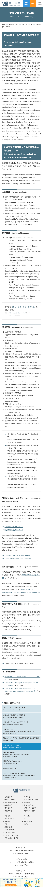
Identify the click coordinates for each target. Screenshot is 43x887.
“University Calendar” (17, 313)
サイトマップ (9, 818)
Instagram (28, 821)
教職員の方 (8, 811)
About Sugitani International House (18, 558)
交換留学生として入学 (12, 746)
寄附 (33, 3)
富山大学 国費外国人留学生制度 (19, 775)
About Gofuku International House (17, 555)
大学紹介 (27, 797)
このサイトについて (11, 835)
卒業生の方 (8, 805)
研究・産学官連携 (30, 808)
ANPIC (26, 824)
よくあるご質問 (10, 832)
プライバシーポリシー (12, 838)
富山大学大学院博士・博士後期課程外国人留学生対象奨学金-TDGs (21, 739)
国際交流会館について (11, 768)
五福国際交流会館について (14, 527)
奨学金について (18, 731)
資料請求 (26, 3)
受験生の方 (8, 797)
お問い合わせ (9, 830)
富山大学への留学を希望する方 (14, 708)
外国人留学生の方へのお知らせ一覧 (15, 723)
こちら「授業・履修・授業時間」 (23, 307)
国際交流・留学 (29, 811)
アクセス (8, 816)
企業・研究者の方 (11, 802)
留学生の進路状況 (16, 754)
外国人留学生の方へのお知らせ (14, 716)
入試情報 (27, 802)
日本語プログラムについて (12, 762)
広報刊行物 (8, 827)
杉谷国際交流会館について (14, 530)
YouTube (27, 816)
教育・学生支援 (29, 805)
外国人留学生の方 (12, 702)
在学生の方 (8, 808)
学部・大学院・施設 (31, 800)
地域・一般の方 (10, 800)
